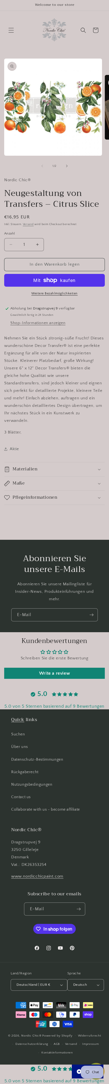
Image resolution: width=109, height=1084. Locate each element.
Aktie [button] (14, 449)
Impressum (90, 1044)
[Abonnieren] (91, 614)
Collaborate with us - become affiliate (45, 809)
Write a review (54, 673)
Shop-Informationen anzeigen (37, 323)
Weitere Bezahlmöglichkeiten (54, 293)
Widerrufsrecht (89, 1035)
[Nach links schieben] (42, 166)
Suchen (18, 734)
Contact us (21, 797)
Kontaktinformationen (57, 1052)
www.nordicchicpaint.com (37, 876)
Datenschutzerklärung (31, 1044)
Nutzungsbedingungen (31, 784)
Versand (28, 224)
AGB (57, 1044)
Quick (17, 719)
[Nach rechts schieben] (67, 166)
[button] (11, 30)
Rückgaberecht (25, 772)
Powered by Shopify (57, 1035)
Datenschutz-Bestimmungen (37, 759)
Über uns (19, 747)
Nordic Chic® (31, 1035)
